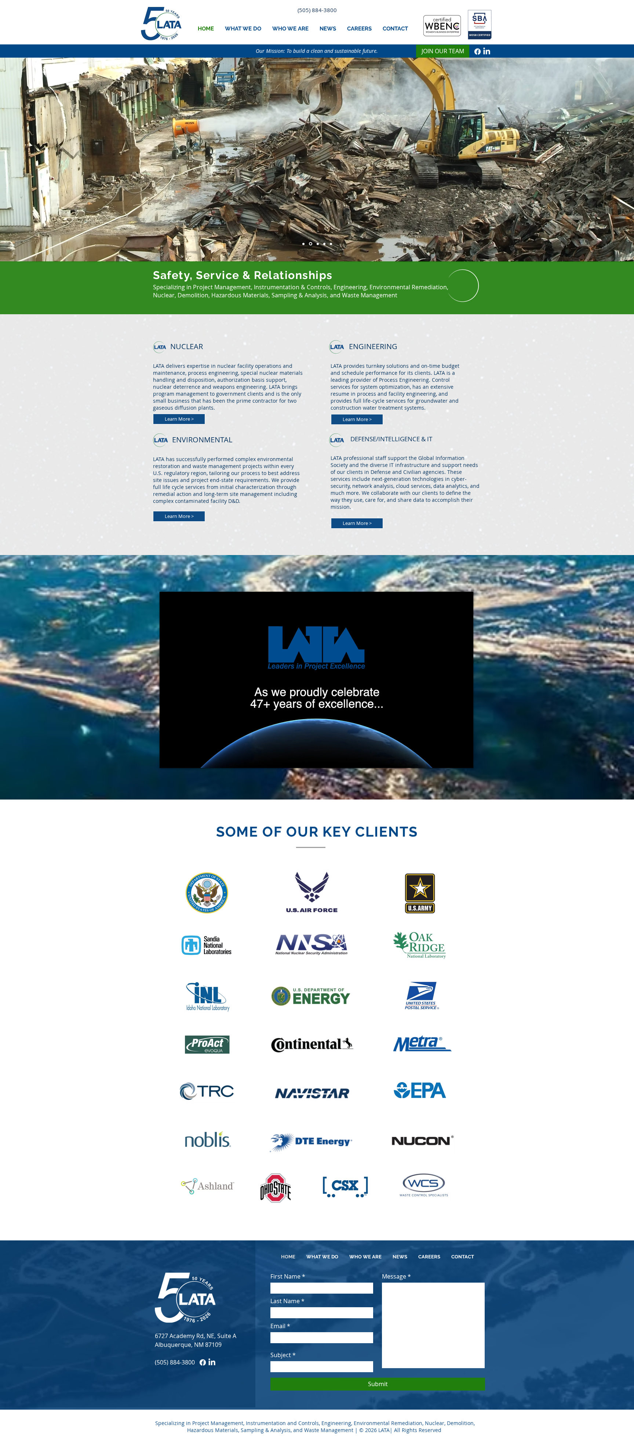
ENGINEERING (373, 346)
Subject (280, 1355)
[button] (243, 28)
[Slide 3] (317, 244)
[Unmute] (181, 758)
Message (394, 1276)
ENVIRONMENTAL (202, 440)
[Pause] (169, 758)
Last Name (285, 1301)
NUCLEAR (186, 346)
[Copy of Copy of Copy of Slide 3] (323, 244)
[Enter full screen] (463, 758)
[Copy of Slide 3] (310, 244)
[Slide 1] (331, 244)
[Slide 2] (303, 244)
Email (277, 1326)
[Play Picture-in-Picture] (451, 758)
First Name (285, 1276)
